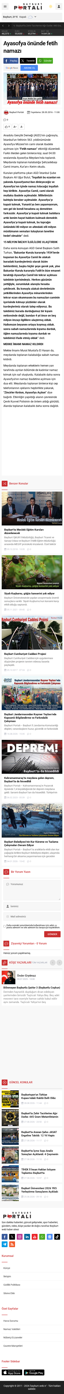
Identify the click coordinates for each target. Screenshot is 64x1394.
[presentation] (53, 963)
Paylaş (13, 60)
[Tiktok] (57, 1237)
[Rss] (12, 1244)
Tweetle (30, 60)
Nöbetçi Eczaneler (12, 1337)
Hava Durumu (10, 1320)
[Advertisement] (32, 442)
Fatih (25, 975)
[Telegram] (5, 1244)
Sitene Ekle (9, 1293)
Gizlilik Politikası (11, 1284)
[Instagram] (20, 1237)
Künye (6, 1268)
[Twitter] (12, 1237)
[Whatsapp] (42, 1237)
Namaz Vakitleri (11, 1329)
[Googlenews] (50, 1237)
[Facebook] (5, 1237)
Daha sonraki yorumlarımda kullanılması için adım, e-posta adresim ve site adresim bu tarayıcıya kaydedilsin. (33, 926)
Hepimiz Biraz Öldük (15, 987)
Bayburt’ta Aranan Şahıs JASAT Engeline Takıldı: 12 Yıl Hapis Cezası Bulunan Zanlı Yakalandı (39, 25)
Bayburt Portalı (16, 112)
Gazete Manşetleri (13, 1345)
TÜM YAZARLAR (39, 962)
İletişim (7, 1276)
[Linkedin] (27, 1237)
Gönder (48, 60)
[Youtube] (35, 1237)
